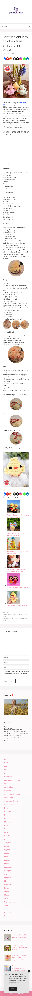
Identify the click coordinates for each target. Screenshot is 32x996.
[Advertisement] (17, 150)
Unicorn (7, 912)
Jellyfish (7, 843)
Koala (6, 853)
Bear (6, 763)
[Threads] (17, 58)
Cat (5, 784)
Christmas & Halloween (13, 794)
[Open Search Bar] (29, 26)
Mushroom (8, 867)
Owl (5, 874)
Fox (5, 829)
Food (6, 825)
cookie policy (13, 985)
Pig (5, 881)
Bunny (6, 773)
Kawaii (7, 846)
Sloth (6, 895)
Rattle (6, 888)
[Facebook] (4, 58)
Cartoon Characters (12, 780)
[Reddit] (10, 58)
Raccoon (7, 884)
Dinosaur (7, 811)
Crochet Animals (11, 801)
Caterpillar (8, 787)
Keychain (7, 850)
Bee (5, 766)
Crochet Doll (9, 804)
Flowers (7, 822)
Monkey (7, 860)
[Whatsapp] (24, 58)
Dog (5, 815)
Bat (5, 759)
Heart (6, 839)
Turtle (6, 909)
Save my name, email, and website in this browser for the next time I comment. (16, 674)
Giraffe (7, 836)
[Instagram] (20, 58)
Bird (6, 770)
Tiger (6, 905)
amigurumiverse (11, 164)
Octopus (7, 871)
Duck (6, 818)
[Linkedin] (27, 58)
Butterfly (8, 777)
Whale (6, 916)
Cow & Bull (8, 797)
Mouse (7, 864)
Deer (6, 808)
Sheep (6, 891)
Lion (6, 857)
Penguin (7, 877)
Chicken (6, 612)
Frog (6, 832)
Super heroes (9, 902)
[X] (14, 58)
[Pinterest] (7, 58)
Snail (6, 898)
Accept (12, 989)
